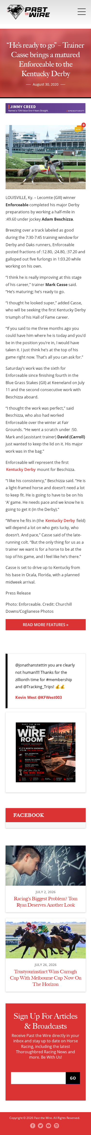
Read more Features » (45, 624)
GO (73, 1078)
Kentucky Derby (21, 469)
